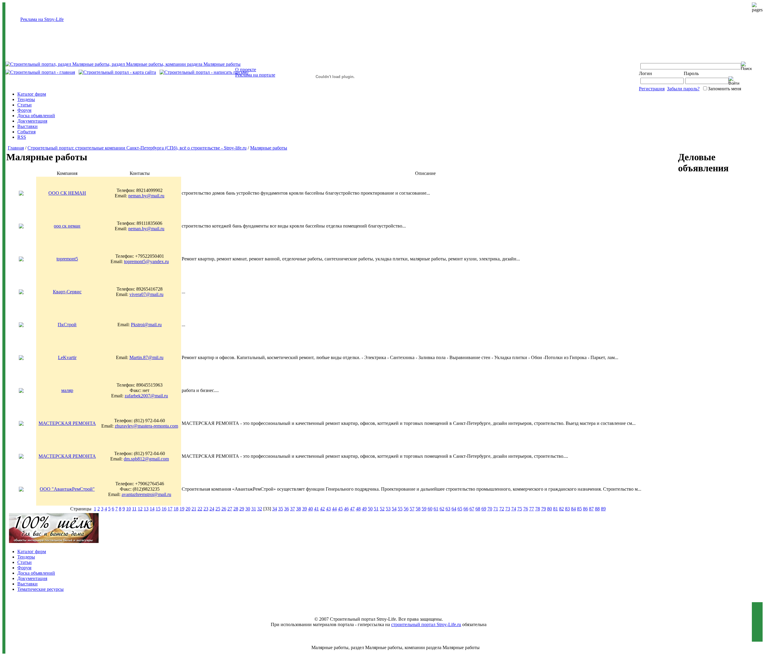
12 (140, 508)
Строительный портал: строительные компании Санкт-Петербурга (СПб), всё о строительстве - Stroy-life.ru (137, 147)
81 (555, 508)
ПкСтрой (67, 324)
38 (298, 508)
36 (286, 508)
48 (358, 508)
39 (304, 508)
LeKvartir (67, 357)
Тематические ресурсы (40, 589)
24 (211, 508)
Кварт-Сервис (67, 291)
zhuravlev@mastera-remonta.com (146, 425)
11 (134, 508)
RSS (21, 137)
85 (579, 508)
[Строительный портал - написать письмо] (204, 72)
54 (394, 508)
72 (501, 508)
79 (543, 508)
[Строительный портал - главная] (40, 72)
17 (170, 508)
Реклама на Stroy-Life (42, 19)
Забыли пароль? (683, 88)
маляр (67, 390)
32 (259, 508)
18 (176, 508)
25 (217, 508)
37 (292, 508)
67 (471, 508)
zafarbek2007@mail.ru (146, 395)
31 (253, 508)
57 (412, 508)
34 (274, 508)
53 (388, 508)
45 (340, 508)
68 (477, 508)
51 (376, 508)
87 (591, 508)
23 (206, 508)
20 (188, 508)
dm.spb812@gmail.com (146, 458)
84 (573, 508)
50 (370, 508)
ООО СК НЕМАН (67, 193)
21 (194, 508)
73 (507, 508)
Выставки (27, 126)
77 (531, 508)
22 (200, 508)
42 (322, 508)
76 (525, 508)
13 (146, 508)
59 (424, 508)
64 (454, 508)
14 (152, 508)
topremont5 (67, 258)
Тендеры (26, 99)
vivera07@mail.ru (146, 294)
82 (561, 508)
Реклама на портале (255, 74)
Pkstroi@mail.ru (146, 324)
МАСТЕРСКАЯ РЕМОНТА (67, 423)
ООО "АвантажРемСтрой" (67, 489)
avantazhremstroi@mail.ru (146, 494)
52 (382, 508)
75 (519, 508)
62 (442, 508)
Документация (32, 120)
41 (316, 508)
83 (567, 508)
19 (182, 508)
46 (346, 508)
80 (549, 508)
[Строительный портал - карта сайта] (117, 72)
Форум (24, 110)
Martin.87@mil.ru (146, 357)
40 (310, 508)
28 (235, 508)
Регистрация (652, 88)
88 (597, 508)
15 (158, 508)
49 (364, 508)
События (26, 131)
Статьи (24, 104)
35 (280, 508)
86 (585, 508)
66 (465, 508)
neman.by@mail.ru (146, 195)
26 (223, 508)
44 (334, 508)
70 (489, 508)
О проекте (245, 69)
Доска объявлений (36, 115)
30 (247, 508)
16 (164, 508)
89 (603, 508)
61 (436, 508)
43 (328, 508)
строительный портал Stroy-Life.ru (426, 624)
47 (352, 508)
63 (448, 508)
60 (430, 508)
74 (513, 508)
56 (406, 508)
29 (241, 508)
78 (537, 508)
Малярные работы (268, 147)
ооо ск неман (67, 225)
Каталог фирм (31, 94)
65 (460, 508)
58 (418, 508)
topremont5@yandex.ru (146, 261)
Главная (16, 147)
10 (128, 508)
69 (483, 508)
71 (495, 508)
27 (229, 508)
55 (400, 508)
